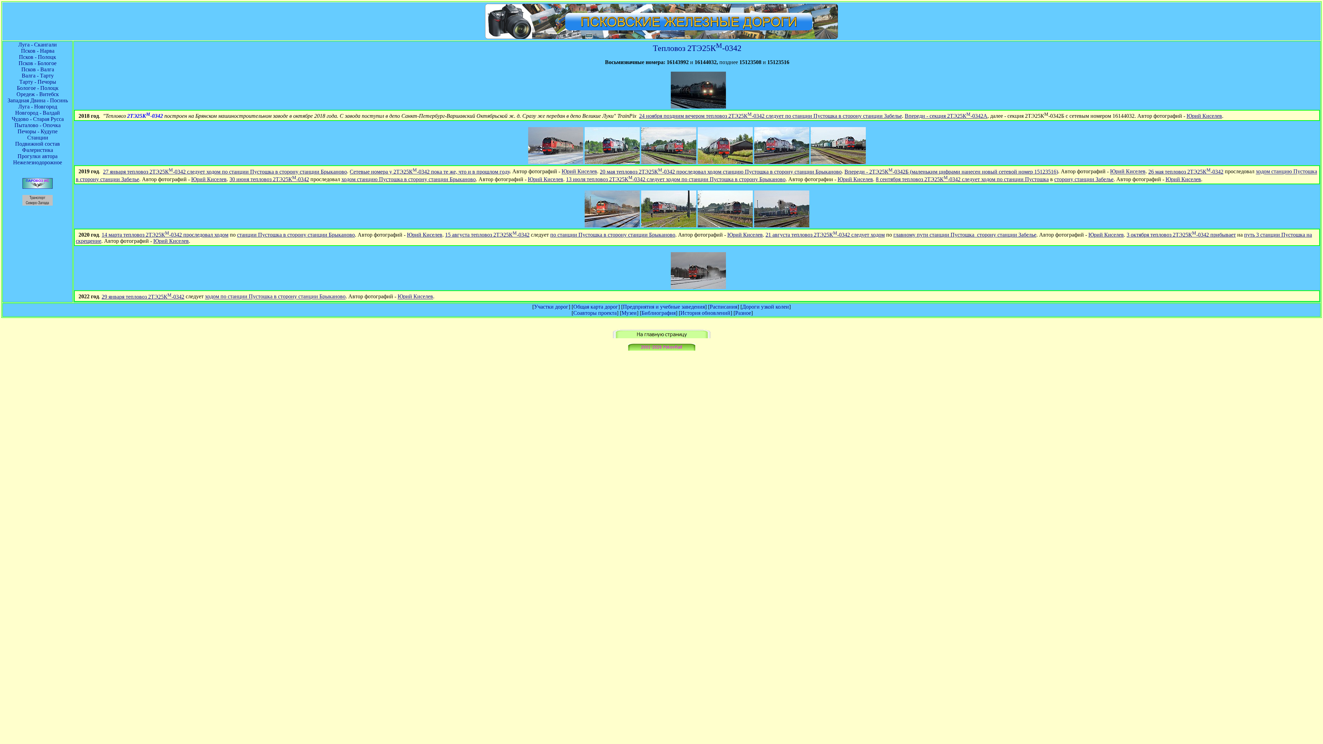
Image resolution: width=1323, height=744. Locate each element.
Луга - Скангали (37, 45)
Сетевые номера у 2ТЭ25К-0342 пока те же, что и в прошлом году (430, 172)
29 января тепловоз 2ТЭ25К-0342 (143, 297)
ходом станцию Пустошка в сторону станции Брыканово (408, 179)
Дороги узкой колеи (765, 307)
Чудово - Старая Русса (38, 119)
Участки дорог (551, 307)
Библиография (659, 313)
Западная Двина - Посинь (38, 100)
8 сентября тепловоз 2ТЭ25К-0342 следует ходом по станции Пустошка (962, 179)
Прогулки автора (38, 156)
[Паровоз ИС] (37, 187)
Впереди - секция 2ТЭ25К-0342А (946, 116)
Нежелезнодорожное (37, 162)
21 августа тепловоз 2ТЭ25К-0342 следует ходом (825, 235)
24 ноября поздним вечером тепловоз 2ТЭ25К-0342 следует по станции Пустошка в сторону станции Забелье (770, 116)
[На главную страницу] (661, 336)
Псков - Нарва (37, 51)
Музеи (629, 313)
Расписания (723, 307)
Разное (743, 313)
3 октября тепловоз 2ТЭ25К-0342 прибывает (1181, 235)
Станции (37, 138)
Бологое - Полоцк (38, 88)
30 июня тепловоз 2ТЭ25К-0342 (269, 179)
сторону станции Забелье (1084, 179)
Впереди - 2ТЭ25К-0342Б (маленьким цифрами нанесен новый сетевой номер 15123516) (951, 172)
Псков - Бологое (38, 63)
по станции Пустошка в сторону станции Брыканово (612, 235)
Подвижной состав (37, 144)
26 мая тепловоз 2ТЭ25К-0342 (1185, 172)
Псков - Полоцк (37, 57)
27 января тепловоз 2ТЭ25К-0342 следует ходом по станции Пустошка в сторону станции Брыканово (225, 172)
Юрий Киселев (1204, 116)
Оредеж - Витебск (38, 94)
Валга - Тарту (38, 76)
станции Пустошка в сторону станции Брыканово (296, 235)
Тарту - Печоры (37, 82)
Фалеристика (37, 150)
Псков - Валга (37, 69)
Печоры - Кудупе (38, 131)
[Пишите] (661, 349)
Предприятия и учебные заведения (664, 307)
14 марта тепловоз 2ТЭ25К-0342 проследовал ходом (165, 235)
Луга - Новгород (37, 107)
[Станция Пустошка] (698, 107)
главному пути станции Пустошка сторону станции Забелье (964, 235)
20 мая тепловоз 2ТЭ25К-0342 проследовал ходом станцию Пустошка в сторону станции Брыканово (721, 172)
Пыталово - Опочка (37, 125)
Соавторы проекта (595, 313)
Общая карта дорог (595, 307)
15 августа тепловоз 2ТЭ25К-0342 (487, 235)
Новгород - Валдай (37, 113)
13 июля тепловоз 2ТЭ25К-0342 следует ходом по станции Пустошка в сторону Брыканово (676, 179)
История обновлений (705, 313)
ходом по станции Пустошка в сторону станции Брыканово (275, 297)
